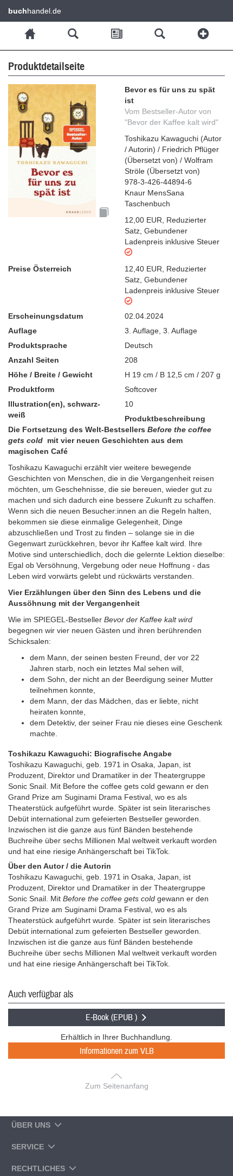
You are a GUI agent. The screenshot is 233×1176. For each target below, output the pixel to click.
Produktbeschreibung (165, 418)
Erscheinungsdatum (45, 316)
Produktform (31, 389)
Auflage (22, 330)
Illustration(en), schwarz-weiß (54, 409)
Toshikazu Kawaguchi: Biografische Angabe (90, 753)
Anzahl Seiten (33, 360)
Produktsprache (37, 345)
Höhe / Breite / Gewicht (50, 374)
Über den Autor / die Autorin (59, 866)
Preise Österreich (40, 268)
